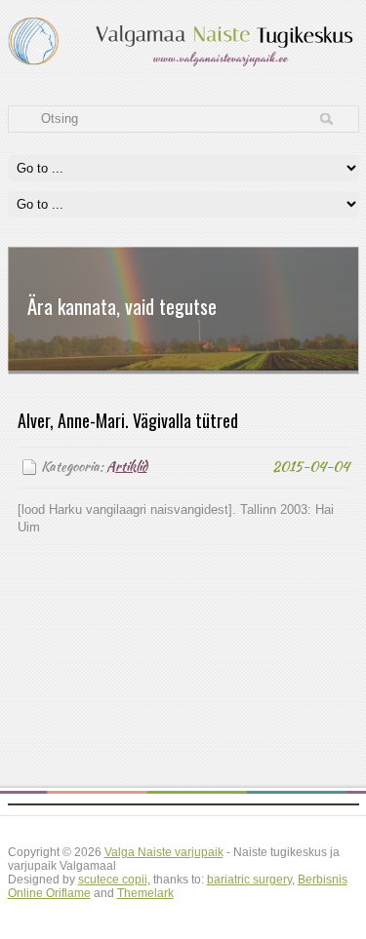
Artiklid (126, 467)
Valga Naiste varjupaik (164, 852)
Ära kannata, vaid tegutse (122, 306)
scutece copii (112, 879)
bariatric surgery (249, 879)
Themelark (145, 893)
